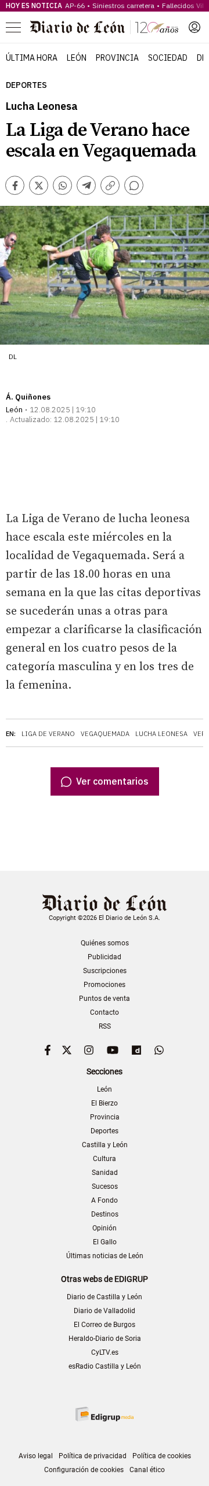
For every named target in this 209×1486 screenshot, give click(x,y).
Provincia (117, 58)
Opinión (104, 1228)
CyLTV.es (104, 1352)
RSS (105, 1026)
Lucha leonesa (161, 734)
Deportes (26, 85)
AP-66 (75, 5)
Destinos (104, 1214)
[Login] (194, 27)
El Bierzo (104, 1103)
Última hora (31, 58)
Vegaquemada (105, 734)
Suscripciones (105, 971)
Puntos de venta (104, 999)
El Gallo (105, 1242)
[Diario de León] (104, 27)
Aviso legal (36, 1456)
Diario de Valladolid (104, 1311)
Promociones (104, 985)
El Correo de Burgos (104, 1325)
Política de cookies (161, 1456)
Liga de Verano (48, 734)
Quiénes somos (105, 943)
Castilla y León (105, 1145)
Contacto (104, 1012)
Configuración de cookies (84, 1470)
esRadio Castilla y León (105, 1366)
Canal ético (147, 1470)
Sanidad (105, 1173)
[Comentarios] (134, 185)
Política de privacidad (93, 1456)
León (77, 58)
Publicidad (104, 957)
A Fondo (104, 1200)
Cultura (104, 1159)
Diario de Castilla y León (104, 1297)
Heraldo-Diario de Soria (105, 1339)
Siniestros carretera (123, 5)
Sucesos (105, 1186)
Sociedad (168, 58)
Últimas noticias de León (104, 1256)
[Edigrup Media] (104, 1414)
